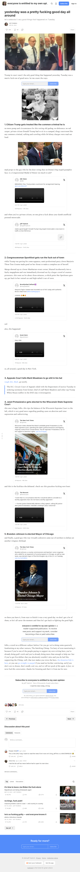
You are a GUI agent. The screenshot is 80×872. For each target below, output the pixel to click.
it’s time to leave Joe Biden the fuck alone (22, 787)
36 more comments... (11, 772)
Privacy (38, 858)
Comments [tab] (9, 733)
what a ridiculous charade (13, 817)
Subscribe (64, 4)
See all (8, 828)
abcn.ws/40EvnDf (21, 186)
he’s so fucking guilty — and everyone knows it (25, 814)
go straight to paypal (26, 663)
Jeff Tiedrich (13, 23)
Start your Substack (35, 863)
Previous (12, 719)
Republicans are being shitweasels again (18, 790)
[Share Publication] (56, 3)
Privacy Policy (55, 697)
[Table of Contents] (2, 436)
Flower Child (13, 751)
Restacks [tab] (17, 733)
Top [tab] (7, 781)
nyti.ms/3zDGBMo (21, 558)
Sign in (73, 4)
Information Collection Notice (39, 697)
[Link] (1, 124)
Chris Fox (12, 761)
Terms (44, 858)
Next (69, 719)
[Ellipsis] (74, 750)
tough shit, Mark (11, 382)
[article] (40, 791)
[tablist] (12, 733)
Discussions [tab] (19, 781)
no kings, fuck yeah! (13, 801)
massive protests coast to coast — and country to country (23, 803)
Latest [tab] (12, 781)
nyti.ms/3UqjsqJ (41, 431)
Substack (30, 868)
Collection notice (52, 858)
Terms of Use (49, 695)
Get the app (50, 863)
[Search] (52, 3)
